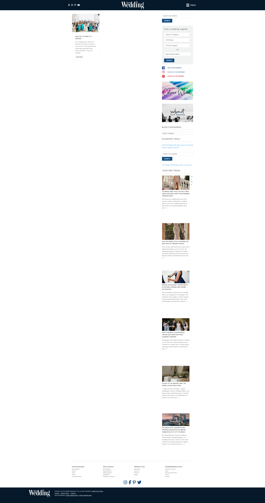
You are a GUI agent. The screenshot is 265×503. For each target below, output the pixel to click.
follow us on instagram (176, 72)
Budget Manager (174, 145)
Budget (136, 474)
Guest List (183, 145)
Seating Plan (137, 469)
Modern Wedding (39, 493)
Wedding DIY (106, 474)
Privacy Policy (65, 493)
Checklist (165, 145)
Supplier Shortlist (173, 148)
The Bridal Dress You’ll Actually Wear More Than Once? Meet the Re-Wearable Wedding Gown (175, 194)
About (166, 471)
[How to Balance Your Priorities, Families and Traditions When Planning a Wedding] (175, 325)
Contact (167, 474)
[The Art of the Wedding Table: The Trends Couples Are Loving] (175, 374)
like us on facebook (174, 68)
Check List (136, 472)
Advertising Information (171, 472)
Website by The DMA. (97, 491)
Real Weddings (75, 469)
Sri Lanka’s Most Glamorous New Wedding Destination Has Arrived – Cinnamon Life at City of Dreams (174, 430)
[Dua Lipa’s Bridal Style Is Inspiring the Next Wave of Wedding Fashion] (175, 231)
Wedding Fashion (107, 471)
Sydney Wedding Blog (85, 495)
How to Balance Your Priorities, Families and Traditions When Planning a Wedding (173, 335)
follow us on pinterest (175, 76)
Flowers (74, 474)
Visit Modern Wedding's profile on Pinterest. (177, 165)
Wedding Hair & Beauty (109, 476)
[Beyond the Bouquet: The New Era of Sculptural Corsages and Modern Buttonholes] (175, 277)
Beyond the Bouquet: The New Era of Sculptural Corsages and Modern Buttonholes (175, 287)
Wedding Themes (107, 472)
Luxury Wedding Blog (72, 495)
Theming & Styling (76, 476)
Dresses (74, 471)
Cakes (73, 472)
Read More (79, 57)
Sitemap (167, 476)
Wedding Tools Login (170, 469)
